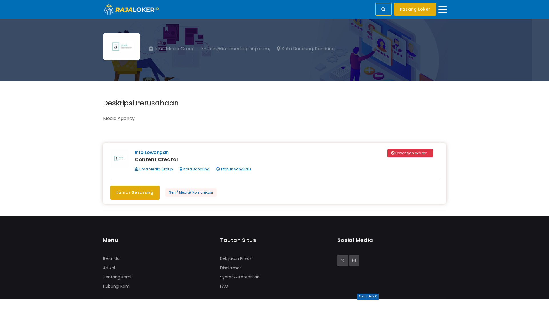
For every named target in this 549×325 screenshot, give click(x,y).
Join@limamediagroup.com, (238, 49)
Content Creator (156, 159)
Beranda (111, 258)
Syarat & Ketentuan (240, 277)
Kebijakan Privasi (236, 258)
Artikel (109, 268)
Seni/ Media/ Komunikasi (191, 192)
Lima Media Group (174, 48)
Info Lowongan (152, 152)
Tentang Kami (117, 277)
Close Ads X (368, 296)
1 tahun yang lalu (235, 169)
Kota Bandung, (297, 49)
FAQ (224, 286)
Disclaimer (230, 268)
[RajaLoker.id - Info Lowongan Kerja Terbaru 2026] (131, 9)
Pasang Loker (415, 9)
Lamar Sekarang (135, 192)
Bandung (325, 49)
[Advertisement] (274, 312)
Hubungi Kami (116, 286)
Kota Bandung (196, 169)
